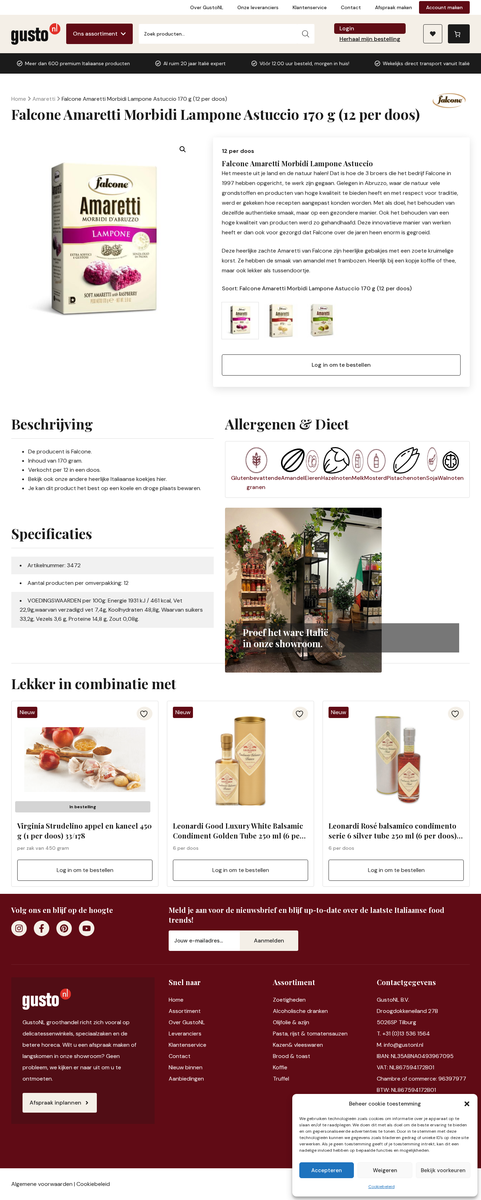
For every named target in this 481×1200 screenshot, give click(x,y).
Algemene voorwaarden (42, 1184)
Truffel (281, 1078)
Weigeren (385, 1170)
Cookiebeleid (381, 1186)
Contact (351, 7)
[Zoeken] (305, 34)
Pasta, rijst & (290, 1033)
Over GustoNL (206, 7)
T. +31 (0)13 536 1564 (403, 1033)
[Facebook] (41, 928)
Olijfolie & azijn (291, 1022)
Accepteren (326, 1170)
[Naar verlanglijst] (432, 33)
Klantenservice (310, 7)
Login (346, 28)
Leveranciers (185, 1033)
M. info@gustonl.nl (400, 1045)
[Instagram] (19, 928)
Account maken (444, 7)
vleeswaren (308, 1045)
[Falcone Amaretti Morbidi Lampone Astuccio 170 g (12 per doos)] (240, 320)
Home (18, 99)
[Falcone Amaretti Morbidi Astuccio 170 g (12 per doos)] (281, 320)
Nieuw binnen (185, 1067)
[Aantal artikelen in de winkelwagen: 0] (459, 33)
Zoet (279, 999)
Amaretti (43, 99)
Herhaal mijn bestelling (369, 39)
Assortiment (185, 1011)
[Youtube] (86, 928)
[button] (466, 1103)
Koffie (280, 1067)
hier (161, 479)
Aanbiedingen (186, 1078)
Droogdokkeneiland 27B (407, 1011)
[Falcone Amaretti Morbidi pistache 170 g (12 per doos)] (322, 320)
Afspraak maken (393, 7)
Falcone (81, 451)
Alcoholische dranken (300, 1011)
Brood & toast (291, 1056)
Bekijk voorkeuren (443, 1170)
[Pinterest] (64, 928)
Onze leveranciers (258, 7)
